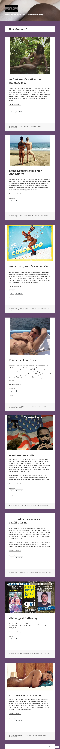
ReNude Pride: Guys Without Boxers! (24, 14)
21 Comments (19, 217)
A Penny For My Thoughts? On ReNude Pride (25, 695)
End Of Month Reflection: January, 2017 (25, 81)
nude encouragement (26, 572)
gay (26, 215)
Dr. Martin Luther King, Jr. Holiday (22, 455)
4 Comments (20, 309)
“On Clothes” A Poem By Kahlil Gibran (24, 521)
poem (43, 572)
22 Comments (14, 127)
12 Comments (14, 736)
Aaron (22, 308)
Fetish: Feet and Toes (22, 360)
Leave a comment (43, 505)
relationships (37, 406)
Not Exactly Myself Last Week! (28, 266)
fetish (44, 406)
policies (41, 215)
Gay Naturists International (42, 653)
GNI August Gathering (23, 618)
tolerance (11, 217)
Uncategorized (43, 308)
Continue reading (14, 104)
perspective (38, 126)
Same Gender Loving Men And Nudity (25, 172)
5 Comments (24, 573)
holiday (35, 505)
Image (12, 505)
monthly (33, 126)
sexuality (46, 215)
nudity (29, 215)
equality (23, 215)
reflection (26, 126)
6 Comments (20, 407)
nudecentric (35, 572)
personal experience (35, 308)
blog (22, 126)
